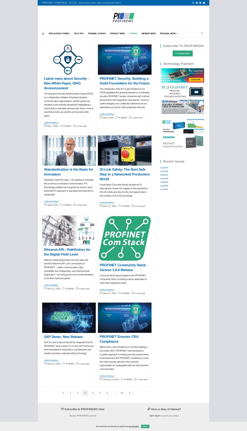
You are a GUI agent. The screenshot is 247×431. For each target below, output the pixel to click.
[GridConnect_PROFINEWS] (182, 91)
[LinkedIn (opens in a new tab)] (200, 2)
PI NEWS (67, 126)
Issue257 (164, 189)
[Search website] (202, 33)
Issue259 (164, 182)
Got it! (145, 426)
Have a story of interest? (165, 409)
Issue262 (164, 171)
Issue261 (164, 175)
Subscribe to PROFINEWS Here (84, 409)
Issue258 (164, 186)
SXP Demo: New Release (63, 337)
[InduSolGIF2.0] (182, 126)
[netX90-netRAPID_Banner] (182, 75)
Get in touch (155, 416)
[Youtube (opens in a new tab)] (203, 2)
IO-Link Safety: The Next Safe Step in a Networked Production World (125, 174)
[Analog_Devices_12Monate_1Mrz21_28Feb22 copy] (182, 106)
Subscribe (183, 54)
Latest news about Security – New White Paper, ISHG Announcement (66, 83)
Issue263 (164, 167)
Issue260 (164, 178)
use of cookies (134, 426)
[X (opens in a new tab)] (193, 2)
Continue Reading (51, 123)
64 (122, 393)
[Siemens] (182, 142)
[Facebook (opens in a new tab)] (197, 2)
